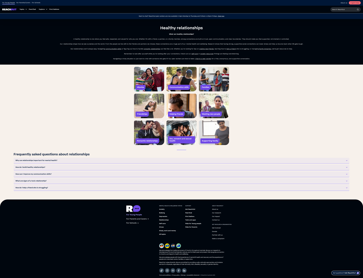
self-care (195, 54)
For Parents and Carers (136, 219)
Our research (216, 213)
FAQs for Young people (193, 224)
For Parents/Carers (23, 3)
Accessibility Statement (193, 275)
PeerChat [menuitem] (32, 9)
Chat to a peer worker (203, 59)
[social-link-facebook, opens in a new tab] (178, 270)
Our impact (216, 216)
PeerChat (188, 213)
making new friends (206, 49)
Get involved (216, 228)
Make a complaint (218, 239)
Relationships (164, 220)
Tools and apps (190, 220)
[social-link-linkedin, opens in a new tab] (184, 270)
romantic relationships (152, 49)
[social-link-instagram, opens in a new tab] (167, 270)
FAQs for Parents (191, 227)
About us (344, 3)
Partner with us (217, 235)
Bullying (162, 213)
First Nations (189, 216)
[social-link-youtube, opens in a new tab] (173, 270)
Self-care (162, 224)
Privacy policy (176, 275)
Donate (214, 232)
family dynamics (265, 49)
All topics (162, 234)
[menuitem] (22, 9)
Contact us (216, 220)
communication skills (113, 49)
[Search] (358, 9)
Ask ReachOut (190, 209)
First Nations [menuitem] (54, 9)
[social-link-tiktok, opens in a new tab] (161, 270)
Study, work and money (167, 231)
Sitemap (183, 275)
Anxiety (162, 209)
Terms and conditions (165, 275)
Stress (161, 227)
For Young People (8, 3)
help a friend (231, 49)
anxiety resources (206, 54)
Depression (163, 216)
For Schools (36, 3)
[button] (181, 161)
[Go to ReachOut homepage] (9, 9)
